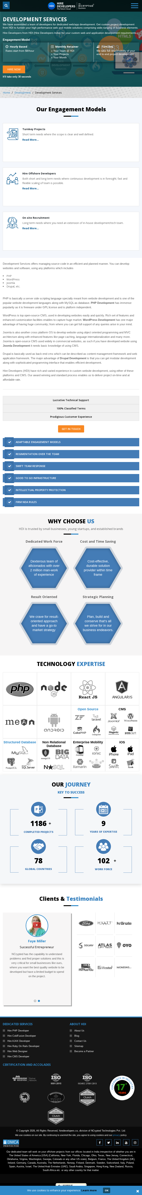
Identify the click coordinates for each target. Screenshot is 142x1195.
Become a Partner (84, 1051)
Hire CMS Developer (18, 1056)
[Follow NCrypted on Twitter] (108, 1142)
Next (61, 959)
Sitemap (78, 1046)
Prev (13, 959)
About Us (79, 1030)
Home (6, 92)
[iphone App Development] (114, 750)
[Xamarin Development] (79, 763)
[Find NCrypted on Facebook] (100, 1142)
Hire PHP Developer (18, 1030)
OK (106, 1190)
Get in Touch (71, 429)
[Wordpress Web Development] (130, 717)
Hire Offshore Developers (39, 173)
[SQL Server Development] (28, 763)
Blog (76, 1035)
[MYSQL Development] (20, 750)
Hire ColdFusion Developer (21, 1035)
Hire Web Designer (17, 1051)
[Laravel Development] (96, 717)
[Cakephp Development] (79, 730)
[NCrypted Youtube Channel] (126, 1142)
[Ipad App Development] (130, 750)
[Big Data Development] (62, 754)
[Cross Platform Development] (96, 763)
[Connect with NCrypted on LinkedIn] (117, 1142)
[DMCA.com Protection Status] (11, 1141)
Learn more (89, 1190)
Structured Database (20, 742)
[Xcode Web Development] (130, 763)
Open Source (88, 709)
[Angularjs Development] (122, 689)
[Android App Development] (54, 722)
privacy (116, 1135)
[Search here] (6, 5)
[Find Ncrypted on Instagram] (135, 1142)
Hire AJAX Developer (18, 1041)
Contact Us (80, 1041)
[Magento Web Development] (114, 730)
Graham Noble (37, 941)
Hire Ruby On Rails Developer (23, 1046)
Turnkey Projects (33, 129)
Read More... (30, 139)
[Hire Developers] (71, 4)
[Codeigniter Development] (96, 730)
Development (22, 92)
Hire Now (14, 69)
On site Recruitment (36, 217)
